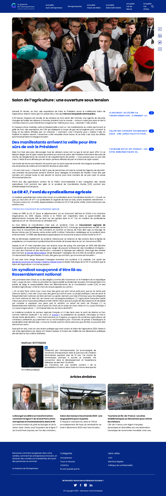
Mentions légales (115, 461)
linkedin (160, 36)
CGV (110, 458)
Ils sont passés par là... (70, 469)
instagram (160, 49)
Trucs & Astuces (67, 461)
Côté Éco (64, 465)
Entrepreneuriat (75, 6)
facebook (160, 29)
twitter (160, 42)
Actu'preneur (66, 458)
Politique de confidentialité (120, 465)
